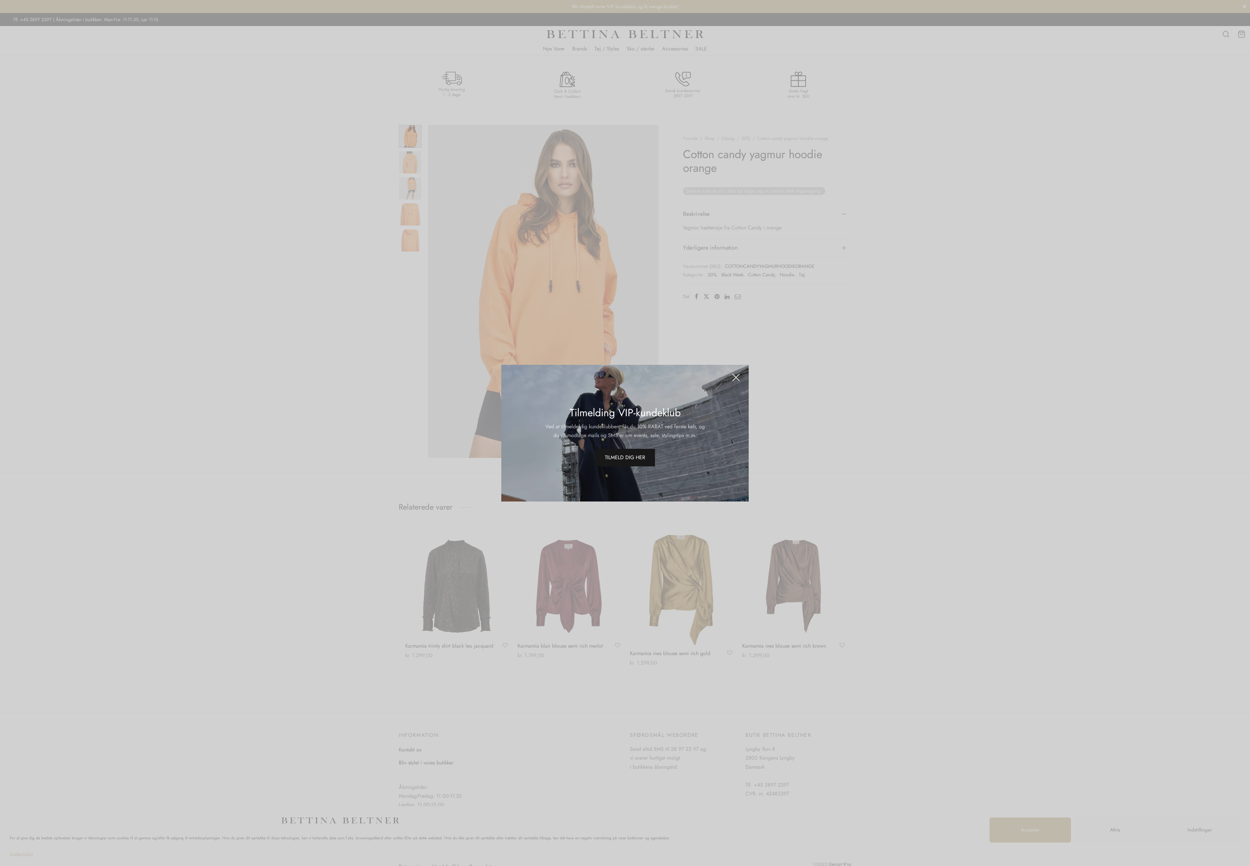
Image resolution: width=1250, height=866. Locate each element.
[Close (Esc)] (736, 377)
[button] (625, 457)
